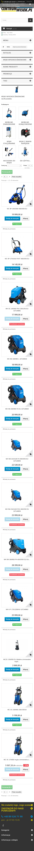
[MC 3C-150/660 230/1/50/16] (17, 695)
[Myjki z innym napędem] (25, 132)
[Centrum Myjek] (17, 9)
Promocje (7, 74)
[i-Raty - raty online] (6, 32)
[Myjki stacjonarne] (9, 132)
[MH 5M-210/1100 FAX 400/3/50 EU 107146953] (17, 495)
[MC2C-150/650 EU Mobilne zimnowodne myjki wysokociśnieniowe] (17, 645)
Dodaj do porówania (9, 229)
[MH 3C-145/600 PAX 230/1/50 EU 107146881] (17, 294)
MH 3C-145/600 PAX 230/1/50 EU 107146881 (17, 310)
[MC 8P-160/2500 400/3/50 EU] (17, 194)
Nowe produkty (10, 67)
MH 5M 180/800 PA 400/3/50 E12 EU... (17, 559)
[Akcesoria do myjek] (9, 151)
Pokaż (25, 165)
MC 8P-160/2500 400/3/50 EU (17, 209)
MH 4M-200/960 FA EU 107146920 (17, 409)
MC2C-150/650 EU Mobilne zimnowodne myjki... (17, 660)
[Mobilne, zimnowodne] (9, 113)
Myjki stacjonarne (9, 142)
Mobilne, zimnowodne (9, 123)
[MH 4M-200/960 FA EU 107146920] (17, 394)
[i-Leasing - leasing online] (8, 34)
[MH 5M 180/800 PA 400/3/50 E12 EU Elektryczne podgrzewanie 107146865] (17, 545)
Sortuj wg (4, 165)
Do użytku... (25, 161)
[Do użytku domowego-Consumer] (25, 151)
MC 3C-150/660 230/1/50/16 (17, 710)
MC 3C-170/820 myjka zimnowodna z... (17, 760)
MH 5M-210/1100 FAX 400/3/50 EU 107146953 (17, 510)
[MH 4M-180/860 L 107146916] (17, 344)
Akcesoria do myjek (9, 162)
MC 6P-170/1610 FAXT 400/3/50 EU (17, 259)
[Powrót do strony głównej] (3, 47)
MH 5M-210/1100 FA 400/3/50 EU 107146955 (17, 460)
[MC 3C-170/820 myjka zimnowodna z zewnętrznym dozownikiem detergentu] (17, 745)
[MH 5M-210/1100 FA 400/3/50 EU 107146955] (17, 444)
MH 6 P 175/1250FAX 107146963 (17, 609)
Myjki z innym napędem (25, 142)
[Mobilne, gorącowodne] (25, 113)
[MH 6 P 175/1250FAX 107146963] (17, 595)
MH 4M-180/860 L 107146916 (17, 359)
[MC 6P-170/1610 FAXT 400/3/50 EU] (17, 244)
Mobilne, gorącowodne (25, 123)
